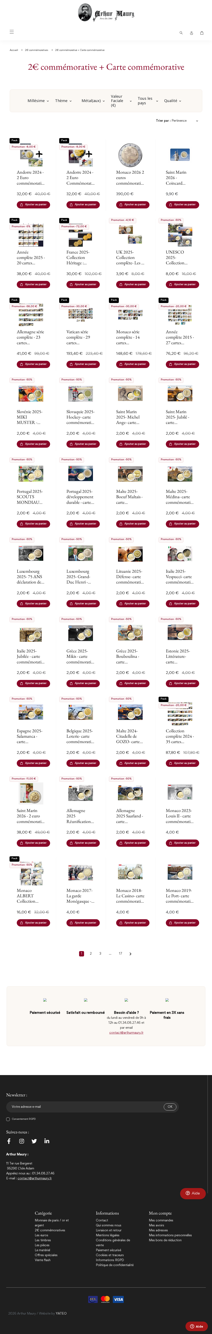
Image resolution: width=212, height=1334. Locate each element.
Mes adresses (158, 1230)
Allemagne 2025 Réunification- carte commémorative (80, 821)
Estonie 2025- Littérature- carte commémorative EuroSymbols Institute (180, 664)
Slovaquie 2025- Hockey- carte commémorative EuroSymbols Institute (80, 423)
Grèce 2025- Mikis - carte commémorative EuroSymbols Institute (80, 662)
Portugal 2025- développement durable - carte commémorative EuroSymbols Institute (80, 505)
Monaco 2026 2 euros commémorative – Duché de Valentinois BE (130, 183)
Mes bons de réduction (165, 1240)
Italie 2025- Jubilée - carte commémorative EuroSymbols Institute (31, 662)
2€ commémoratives (50, 1230)
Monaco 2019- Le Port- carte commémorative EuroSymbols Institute (180, 901)
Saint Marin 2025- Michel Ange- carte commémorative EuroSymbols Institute (130, 425)
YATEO (61, 1313)
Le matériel (42, 1250)
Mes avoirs (156, 1225)
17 (120, 953)
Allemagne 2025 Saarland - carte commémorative (130, 818)
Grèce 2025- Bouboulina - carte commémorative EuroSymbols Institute (130, 664)
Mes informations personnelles (170, 1235)
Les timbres (43, 1240)
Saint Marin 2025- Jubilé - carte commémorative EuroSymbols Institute (180, 425)
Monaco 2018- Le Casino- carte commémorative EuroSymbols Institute (130, 901)
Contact (102, 1220)
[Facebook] (9, 1141)
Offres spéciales (46, 1255)
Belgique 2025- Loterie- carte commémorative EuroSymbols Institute (80, 742)
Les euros (41, 1235)
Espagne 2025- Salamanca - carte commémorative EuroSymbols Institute (31, 744)
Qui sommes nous (108, 1225)
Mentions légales (107, 1235)
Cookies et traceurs (110, 1255)
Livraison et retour (109, 1230)
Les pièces (42, 1245)
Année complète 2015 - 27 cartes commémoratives (180, 343)
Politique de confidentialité (115, 1265)
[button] (193, 1193)
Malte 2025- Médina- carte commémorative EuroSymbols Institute (180, 502)
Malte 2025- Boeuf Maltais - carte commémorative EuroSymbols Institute (130, 505)
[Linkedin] (46, 1141)
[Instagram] (21, 1141)
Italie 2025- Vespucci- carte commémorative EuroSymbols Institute (180, 582)
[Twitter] (34, 1141)
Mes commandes (161, 1220)
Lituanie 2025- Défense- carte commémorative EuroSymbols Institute (130, 582)
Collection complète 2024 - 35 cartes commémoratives (180, 742)
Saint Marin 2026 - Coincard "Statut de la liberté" (176, 183)
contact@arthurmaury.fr (126, 1032)
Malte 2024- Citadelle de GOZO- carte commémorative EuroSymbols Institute (130, 744)
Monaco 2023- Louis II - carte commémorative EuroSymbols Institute (180, 821)
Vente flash (43, 1260)
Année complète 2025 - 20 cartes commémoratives (31, 263)
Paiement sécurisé (108, 1250)
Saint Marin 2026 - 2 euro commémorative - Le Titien (31, 818)
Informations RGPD (110, 1260)
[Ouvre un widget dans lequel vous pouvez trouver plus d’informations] (196, 1327)
